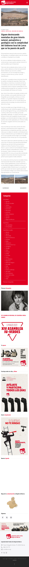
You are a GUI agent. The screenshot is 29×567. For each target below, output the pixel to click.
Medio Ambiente (10, 214)
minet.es (14, 560)
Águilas (7, 234)
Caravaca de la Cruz (10, 244)
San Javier (8, 271)
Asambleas (6, 223)
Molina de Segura (10, 262)
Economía (8, 208)
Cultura (7, 205)
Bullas (7, 241)
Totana (7, 277)
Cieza (7, 250)
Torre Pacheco (9, 273)
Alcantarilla (8, 236)
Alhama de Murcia (10, 237)
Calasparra (8, 243)
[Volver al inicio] (8, 2)
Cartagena (8, 246)
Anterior (6, 188)
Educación (8, 210)
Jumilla (7, 253)
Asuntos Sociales (10, 203)
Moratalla (8, 264)
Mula (7, 266)
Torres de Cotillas (10, 275)
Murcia (7, 268)
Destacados (8, 207)
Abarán (7, 232)
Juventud (8, 212)
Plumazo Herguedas (8, 282)
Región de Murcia (17, 31)
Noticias (8, 31)
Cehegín (8, 248)
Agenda (7, 201)
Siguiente (23, 188)
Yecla (7, 278)
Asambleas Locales (8, 230)
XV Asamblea (9, 226)
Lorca (3, 31)
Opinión (8, 217)
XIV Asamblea (9, 225)
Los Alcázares (9, 259)
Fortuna (8, 252)
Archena (8, 239)
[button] (27, 2)
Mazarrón (8, 260)
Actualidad (6, 199)
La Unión (8, 255)
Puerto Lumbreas (10, 269)
